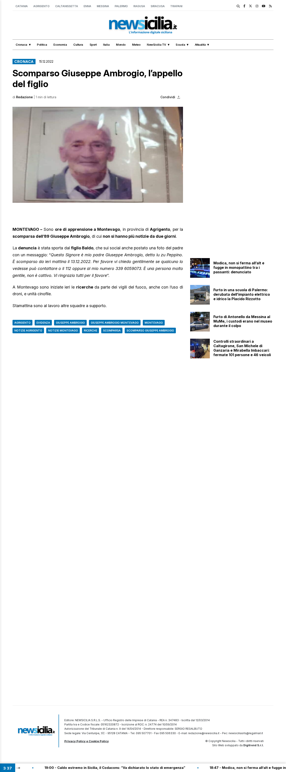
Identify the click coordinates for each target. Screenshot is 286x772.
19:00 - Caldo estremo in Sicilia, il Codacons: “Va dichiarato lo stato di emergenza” (96, 768)
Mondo (121, 44)
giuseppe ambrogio (70, 322)
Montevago (154, 322)
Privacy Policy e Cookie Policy (86, 741)
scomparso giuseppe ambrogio (150, 330)
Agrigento (41, 6)
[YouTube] (263, 6)
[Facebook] (244, 6)
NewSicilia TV (156, 44)
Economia (60, 44)
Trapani (176, 6)
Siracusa (158, 6)
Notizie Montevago (63, 330)
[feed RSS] (270, 6)
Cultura (78, 44)
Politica (42, 44)
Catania (21, 6)
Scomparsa (112, 330)
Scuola (180, 44)
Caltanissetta (66, 6)
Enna (87, 6)
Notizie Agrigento (28, 330)
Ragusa (139, 6)
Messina (103, 6)
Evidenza (43, 322)
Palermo (121, 6)
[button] (98, 155)
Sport (93, 44)
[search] (238, 6)
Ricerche (90, 330)
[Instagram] (257, 6)
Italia (106, 44)
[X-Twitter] (250, 6)
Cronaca (21, 44)
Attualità (200, 44)
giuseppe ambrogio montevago (115, 322)
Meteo (136, 44)
